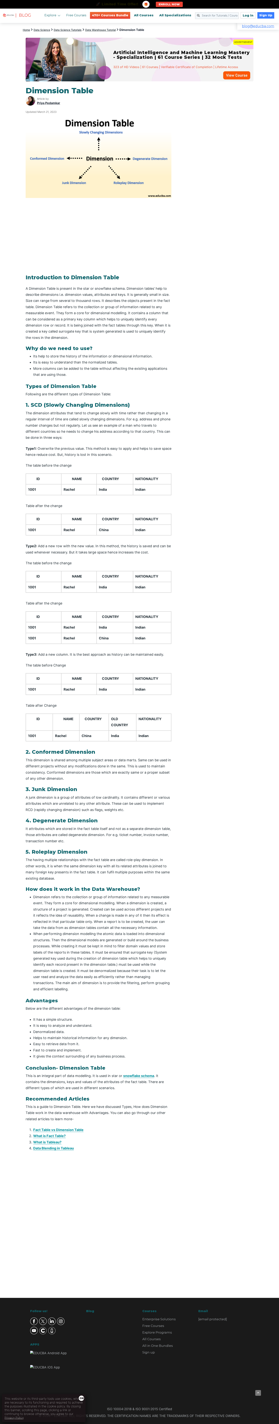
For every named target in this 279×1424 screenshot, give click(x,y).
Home (26, 29)
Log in (248, 15)
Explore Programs (157, 1332)
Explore (50, 15)
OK (82, 1398)
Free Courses (76, 15)
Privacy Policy (14, 1417)
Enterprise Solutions (159, 1319)
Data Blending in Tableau (53, 1148)
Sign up (148, 1352)
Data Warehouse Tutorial (100, 29)
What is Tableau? (47, 1142)
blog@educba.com (258, 26)
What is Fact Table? (49, 1136)
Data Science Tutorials (68, 29)
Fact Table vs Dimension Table (58, 1130)
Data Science (42, 29)
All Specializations (175, 15)
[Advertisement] (216, 143)
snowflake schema (138, 1076)
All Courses (144, 15)
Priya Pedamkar (48, 103)
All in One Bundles (157, 1346)
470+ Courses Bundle (110, 15)
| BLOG (23, 15)
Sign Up (265, 15)
